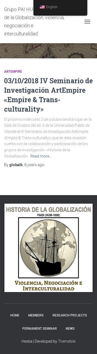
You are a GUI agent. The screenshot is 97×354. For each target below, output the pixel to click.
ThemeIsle (66, 341)
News (70, 328)
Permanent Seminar (39, 328)
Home (14, 315)
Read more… (40, 156)
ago (34, 165)
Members (36, 315)
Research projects (70, 315)
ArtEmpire (13, 72)
